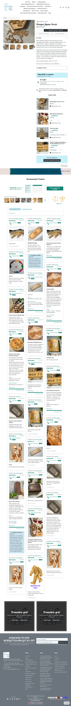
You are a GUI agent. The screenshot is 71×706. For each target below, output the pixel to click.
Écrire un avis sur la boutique (55, 188)
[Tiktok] (15, 699)
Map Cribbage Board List (27, 4)
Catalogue (22, 6)
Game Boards (26, 10)
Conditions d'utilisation (60, 668)
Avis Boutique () (27, 209)
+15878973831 (43, 83)
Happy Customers (59, 670)
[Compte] (63, 7)
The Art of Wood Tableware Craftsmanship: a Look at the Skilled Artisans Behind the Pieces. (46, 680)
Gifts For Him (35, 10)
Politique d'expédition (59, 666)
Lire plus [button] (48, 306)
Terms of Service (56, 644)
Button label (15, 620)
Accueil (5, 17)
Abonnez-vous (63, 642)
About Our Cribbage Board (61, 672)
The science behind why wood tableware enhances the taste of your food (46, 657)
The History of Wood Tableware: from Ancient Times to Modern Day (45, 675)
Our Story (27, 2)
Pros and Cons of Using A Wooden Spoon (46, 685)
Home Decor (48, 6)
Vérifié (58, 203)
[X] (10, 699)
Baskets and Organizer (30, 8)
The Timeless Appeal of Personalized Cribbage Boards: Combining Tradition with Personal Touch (46, 663)
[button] (60, 7)
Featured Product (29, 675)
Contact (56, 660)
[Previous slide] (3, 182)
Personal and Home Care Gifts (35, 6)
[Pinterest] (17, 699)
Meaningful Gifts (42, 13)
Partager (65, 165)
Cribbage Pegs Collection (43, 4)
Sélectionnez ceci (56, 106)
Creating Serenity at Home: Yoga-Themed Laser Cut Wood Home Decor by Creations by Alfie (46, 669)
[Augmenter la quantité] (42, 30)
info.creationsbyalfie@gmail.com (12, 669)
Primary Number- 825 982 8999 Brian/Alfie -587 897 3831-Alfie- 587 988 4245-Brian (13, 664)
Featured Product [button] (41, 8)
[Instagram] (12, 699)
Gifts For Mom (44, 10)
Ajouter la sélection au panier (52, 160)
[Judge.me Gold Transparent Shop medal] (55, 199)
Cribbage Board (42, 2)
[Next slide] (34, 47)
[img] (16, 187)
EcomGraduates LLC (35, 700)
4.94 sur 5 (19, 187)
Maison (34, 2)
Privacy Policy (63, 644)
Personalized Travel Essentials (28, 13)
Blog (49, 13)
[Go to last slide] (4, 47)
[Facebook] (7, 699)
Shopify (36, 698)
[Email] (19, 699)
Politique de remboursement (61, 664)
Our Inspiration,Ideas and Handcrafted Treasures (45, 689)
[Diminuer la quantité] (37, 30)
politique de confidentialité (61, 662)
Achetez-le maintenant (44, 33)
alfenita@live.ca (8, 667)
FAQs (56, 656)
